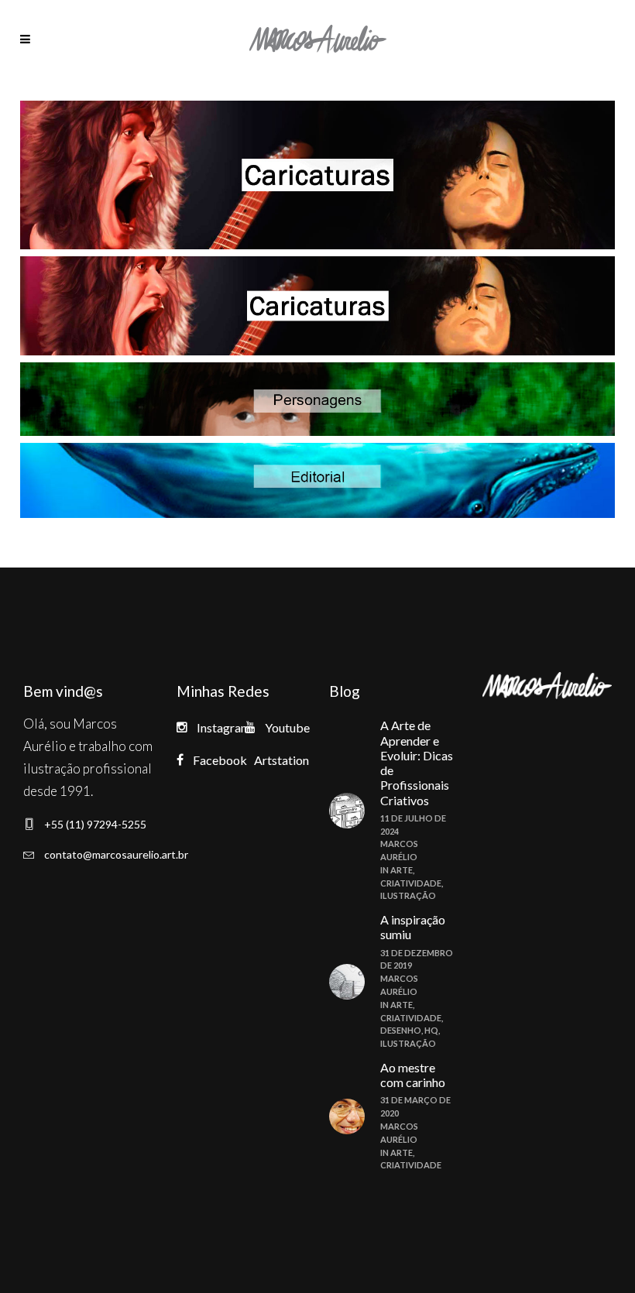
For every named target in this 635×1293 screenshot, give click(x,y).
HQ (431, 1030)
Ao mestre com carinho (412, 1074)
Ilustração (408, 895)
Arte (401, 870)
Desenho (400, 1030)
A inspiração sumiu (412, 926)
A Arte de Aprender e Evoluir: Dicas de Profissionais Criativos (416, 762)
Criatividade (410, 883)
